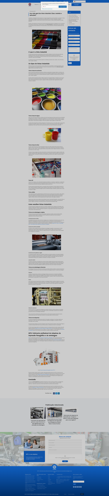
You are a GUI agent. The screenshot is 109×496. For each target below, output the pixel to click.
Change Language (63, 6)
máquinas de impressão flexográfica (43, 374)
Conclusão (70, 22)
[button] (69, 4)
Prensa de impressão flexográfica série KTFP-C (47, 370)
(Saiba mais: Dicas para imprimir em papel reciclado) (43, 328)
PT (75, 1)
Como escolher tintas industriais (74, 17)
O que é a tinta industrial (72, 15)
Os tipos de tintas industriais (73, 16)
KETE (29, 337)
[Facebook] (67, 1)
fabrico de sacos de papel (57, 339)
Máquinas (36, 4)
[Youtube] (64, 1)
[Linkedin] (66, 1)
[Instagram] (71, 1)
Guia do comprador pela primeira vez (47, 1)
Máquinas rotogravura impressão (38, 387)
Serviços (60, 1)
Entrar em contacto (72, 23)
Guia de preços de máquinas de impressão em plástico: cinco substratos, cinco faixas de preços (70, 423)
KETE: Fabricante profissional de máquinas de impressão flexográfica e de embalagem (74, 20)
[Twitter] (69, 1)
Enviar (70, 63)
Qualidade (55, 1)
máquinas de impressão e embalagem (46, 337)
